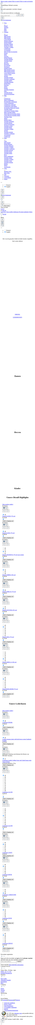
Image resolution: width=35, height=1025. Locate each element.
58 (5, 687)
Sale (5, 174)
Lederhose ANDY (7, 852)
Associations (7, 177)
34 (5, 570)
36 (5, 514)
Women (6, 32)
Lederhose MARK (7, 722)
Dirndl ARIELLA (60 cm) (9, 662)
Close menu (6, 205)
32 (5, 550)
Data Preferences (8, 1011)
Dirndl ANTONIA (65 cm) (9, 610)
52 (5, 780)
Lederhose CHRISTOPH (9, 894)
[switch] (3, 1018)
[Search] (18, 15)
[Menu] (2, 18)
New (5, 23)
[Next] (8, 696)
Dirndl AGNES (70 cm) (8, 516)
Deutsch (8, 185)
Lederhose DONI (7, 918)
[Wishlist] (2, 200)
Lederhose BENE (7, 874)
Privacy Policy (8, 1010)
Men (5, 95)
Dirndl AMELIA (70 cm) (9, 591)
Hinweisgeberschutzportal (11, 1016)
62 (5, 782)
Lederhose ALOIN (7, 792)
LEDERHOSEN (17, 317)
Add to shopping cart (8, 521)
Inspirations (4, 981)
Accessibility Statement (10, 1013)
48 (5, 721)
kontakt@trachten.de (6, 973)
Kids (5, 138)
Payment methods (24, 212)
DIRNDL (17, 314)
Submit (19, 961)
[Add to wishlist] (5, 508)
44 (5, 607)
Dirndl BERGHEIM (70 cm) (10, 689)
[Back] (1, 216)
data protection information (16, 965)
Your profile (9, 212)
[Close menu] (4, 97)
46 (5, 548)
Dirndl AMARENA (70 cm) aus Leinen (13, 554)
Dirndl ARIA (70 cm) (8, 637)
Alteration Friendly (6, 980)
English (8, 186)
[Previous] (4, 696)
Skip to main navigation (26, 1)
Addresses (16, 212)
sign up (4, 210)
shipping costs (18, 1019)
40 (5, 531)
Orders (30, 212)
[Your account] (2, 202)
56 (5, 684)
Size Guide (4, 978)
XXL (5, 168)
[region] (17, 601)
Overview (3, 212)
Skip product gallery (7, 504)
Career (2, 991)
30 (5, 551)
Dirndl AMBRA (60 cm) (9, 575)
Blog (2, 983)
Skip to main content (6, 1)
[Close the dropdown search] (22, 15)
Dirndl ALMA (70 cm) (8, 533)
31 (5, 759)
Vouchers (6, 176)
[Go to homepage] (6, 20)
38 (5, 573)
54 (5, 686)
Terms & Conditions (9, 1008)
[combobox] (8, 16)
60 (5, 789)
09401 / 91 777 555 (6, 971)
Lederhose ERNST (7, 943)
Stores (5, 179)
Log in (2, 209)
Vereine (3, 990)
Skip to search (16, 1)
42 (5, 553)
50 (5, 787)
